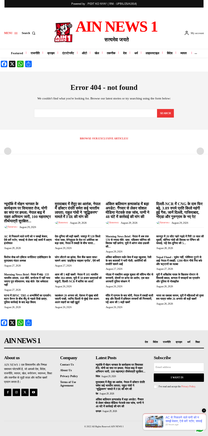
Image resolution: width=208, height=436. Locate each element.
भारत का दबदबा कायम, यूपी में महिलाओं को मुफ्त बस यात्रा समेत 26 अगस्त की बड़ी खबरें (180, 297)
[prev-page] (7, 151)
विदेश (98, 376)
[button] (29, 33)
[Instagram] (16, 392)
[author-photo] (11, 227)
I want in (177, 377)
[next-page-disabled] (200, 151)
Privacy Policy (188, 386)
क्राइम (98, 411)
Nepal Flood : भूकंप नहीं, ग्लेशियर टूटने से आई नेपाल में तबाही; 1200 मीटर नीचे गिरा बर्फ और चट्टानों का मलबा (179, 261)
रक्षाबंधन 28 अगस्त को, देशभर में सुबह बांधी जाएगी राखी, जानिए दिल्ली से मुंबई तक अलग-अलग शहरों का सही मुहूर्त (77, 299)
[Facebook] (7, 392)
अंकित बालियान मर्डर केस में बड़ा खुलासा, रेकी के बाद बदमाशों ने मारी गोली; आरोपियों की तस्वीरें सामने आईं (128, 261)
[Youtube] (33, 392)
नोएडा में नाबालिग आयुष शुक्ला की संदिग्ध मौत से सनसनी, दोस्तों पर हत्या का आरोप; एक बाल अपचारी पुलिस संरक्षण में (129, 278)
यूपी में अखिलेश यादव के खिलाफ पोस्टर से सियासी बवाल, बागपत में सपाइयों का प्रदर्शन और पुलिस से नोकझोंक (178, 278)
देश (97, 393)
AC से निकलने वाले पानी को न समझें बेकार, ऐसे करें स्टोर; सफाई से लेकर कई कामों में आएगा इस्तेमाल (28, 240)
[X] (25, 392)
